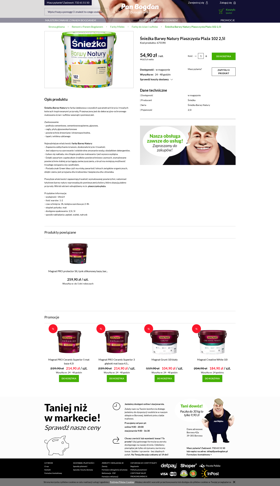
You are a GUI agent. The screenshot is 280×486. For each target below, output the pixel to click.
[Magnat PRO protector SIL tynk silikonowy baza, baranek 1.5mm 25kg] (78, 253)
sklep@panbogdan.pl (217, 451)
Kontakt (47, 470)
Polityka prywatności (138, 470)
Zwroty (104, 466)
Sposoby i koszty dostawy (83, 470)
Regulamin (134, 466)
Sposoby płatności (80, 466)
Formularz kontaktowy (53, 473)
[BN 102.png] (89, 59)
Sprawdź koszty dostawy (154, 79)
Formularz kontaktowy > (199, 454)
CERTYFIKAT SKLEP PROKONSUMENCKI (138, 474)
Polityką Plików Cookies (122, 482)
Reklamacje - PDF (109, 473)
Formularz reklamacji (110, 476)
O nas (46, 466)
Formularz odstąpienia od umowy (115, 470)
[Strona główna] (140, 8)
